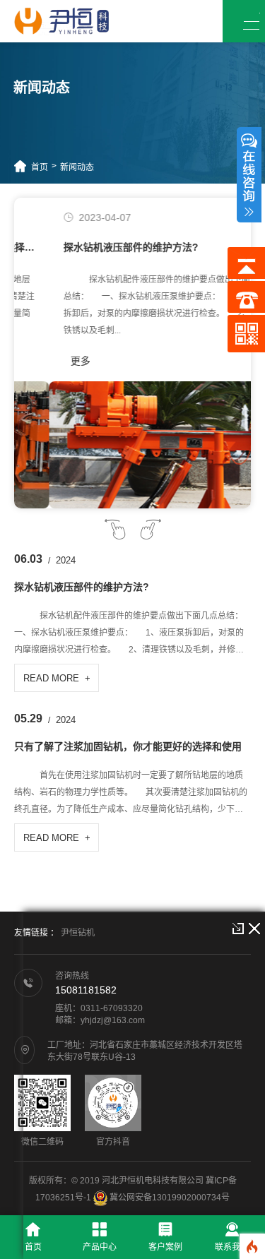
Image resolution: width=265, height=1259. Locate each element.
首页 (39, 167)
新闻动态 (77, 167)
